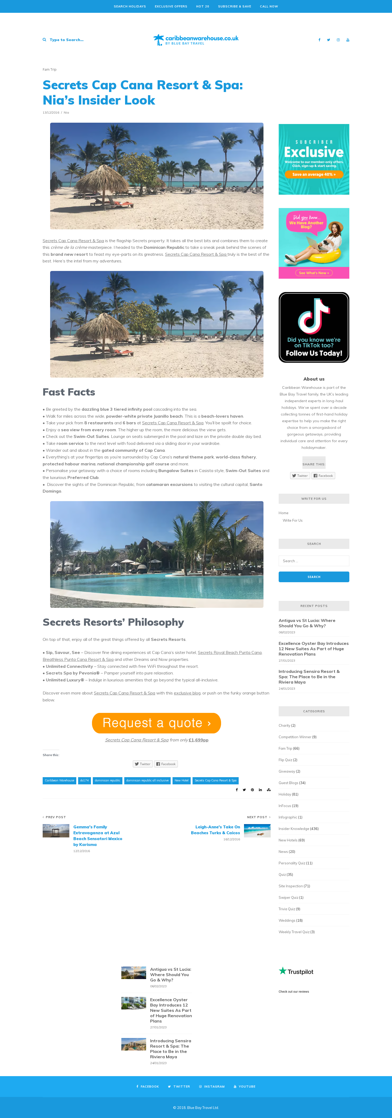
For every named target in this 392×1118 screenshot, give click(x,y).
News (283, 851)
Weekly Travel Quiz (294, 932)
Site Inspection (291, 886)
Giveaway (287, 771)
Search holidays (130, 6)
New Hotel (182, 780)
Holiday (285, 794)
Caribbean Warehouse (59, 780)
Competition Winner (295, 737)
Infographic (288, 817)
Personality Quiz (292, 863)
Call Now (269, 6)
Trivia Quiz (287, 909)
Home (284, 513)
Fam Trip (50, 69)
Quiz (282, 874)
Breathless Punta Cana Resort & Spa (78, 659)
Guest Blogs (288, 783)
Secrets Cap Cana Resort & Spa (73, 240)
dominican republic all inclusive (147, 780)
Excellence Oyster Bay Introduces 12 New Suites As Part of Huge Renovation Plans (314, 649)
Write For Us (293, 520)
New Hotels (288, 840)
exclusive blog (187, 693)
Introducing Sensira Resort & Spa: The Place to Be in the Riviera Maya (309, 677)
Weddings (287, 920)
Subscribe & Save (234, 6)
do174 (84, 780)
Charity (284, 725)
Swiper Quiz (288, 897)
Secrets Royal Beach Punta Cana (230, 652)
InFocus (285, 806)
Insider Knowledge (294, 828)
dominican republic (107, 780)
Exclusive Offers (171, 6)
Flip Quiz (285, 760)
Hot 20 (202, 6)
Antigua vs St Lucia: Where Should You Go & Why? (307, 623)
